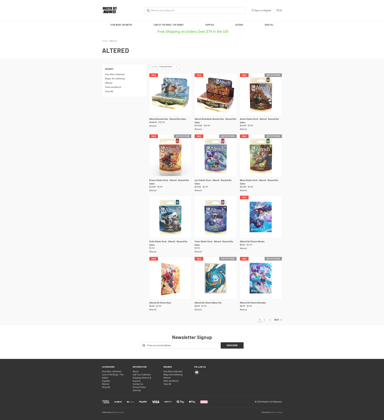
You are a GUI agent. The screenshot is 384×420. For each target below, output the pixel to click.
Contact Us (138, 384)
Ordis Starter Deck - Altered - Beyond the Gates (168, 243)
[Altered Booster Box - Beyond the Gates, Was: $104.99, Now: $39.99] (170, 94)
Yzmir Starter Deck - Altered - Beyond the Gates (214, 243)
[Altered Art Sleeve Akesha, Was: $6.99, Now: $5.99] (260, 217)
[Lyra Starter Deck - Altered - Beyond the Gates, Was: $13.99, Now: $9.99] (215, 155)
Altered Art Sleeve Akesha (252, 241)
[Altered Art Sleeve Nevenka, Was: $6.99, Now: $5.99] (260, 278)
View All (109, 91)
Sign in (257, 10)
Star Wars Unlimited (114, 74)
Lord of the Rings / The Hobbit (168, 25)
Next (277, 320)
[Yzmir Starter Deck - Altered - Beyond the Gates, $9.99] (215, 217)
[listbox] (169, 66)
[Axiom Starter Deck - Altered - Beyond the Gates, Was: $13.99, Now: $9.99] (260, 94)
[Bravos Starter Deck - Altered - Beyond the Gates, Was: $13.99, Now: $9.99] (170, 155)
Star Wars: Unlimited (121, 25)
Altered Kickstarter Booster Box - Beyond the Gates (215, 121)
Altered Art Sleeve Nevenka (253, 302)
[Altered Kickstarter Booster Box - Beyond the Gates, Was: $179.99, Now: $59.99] (215, 94)
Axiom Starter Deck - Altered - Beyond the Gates (259, 121)
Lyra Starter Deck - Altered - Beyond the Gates (213, 182)
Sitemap (137, 390)
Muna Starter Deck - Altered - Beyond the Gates (259, 182)
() (280, 10)
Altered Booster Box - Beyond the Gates (167, 119)
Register (267, 10)
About (136, 371)
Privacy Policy (139, 387)
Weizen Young (276, 412)
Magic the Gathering (115, 78)
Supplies (209, 25)
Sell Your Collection (142, 374)
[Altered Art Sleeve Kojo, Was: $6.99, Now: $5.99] (170, 278)
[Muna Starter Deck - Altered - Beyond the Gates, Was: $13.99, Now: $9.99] (260, 155)
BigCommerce (118, 412)
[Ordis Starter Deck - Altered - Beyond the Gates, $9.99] (170, 217)
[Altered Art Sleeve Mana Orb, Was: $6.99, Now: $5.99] (215, 278)
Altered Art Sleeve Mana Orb (208, 302)
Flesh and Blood (113, 87)
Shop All (269, 25)
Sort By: (154, 66)
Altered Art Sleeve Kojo (160, 302)
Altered (239, 25)
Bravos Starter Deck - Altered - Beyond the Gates (169, 182)
